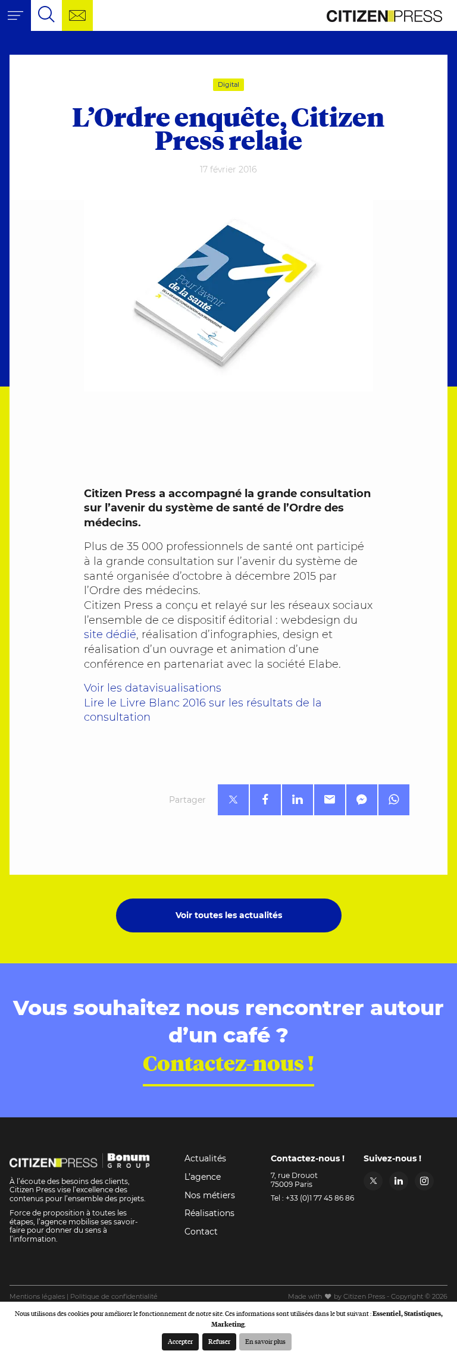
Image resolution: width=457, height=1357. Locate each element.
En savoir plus (265, 1341)
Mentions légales (37, 1297)
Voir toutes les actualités (229, 915)
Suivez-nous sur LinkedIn (398, 1180)
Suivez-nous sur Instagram (424, 1180)
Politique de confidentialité (114, 1297)
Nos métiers (209, 1195)
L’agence (202, 1176)
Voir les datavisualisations (152, 687)
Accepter (180, 1341)
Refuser (219, 1341)
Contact (201, 1231)
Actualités (205, 1158)
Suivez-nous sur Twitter (373, 1180)
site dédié (110, 634)
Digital (228, 85)
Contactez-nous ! (228, 1062)
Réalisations (209, 1213)
